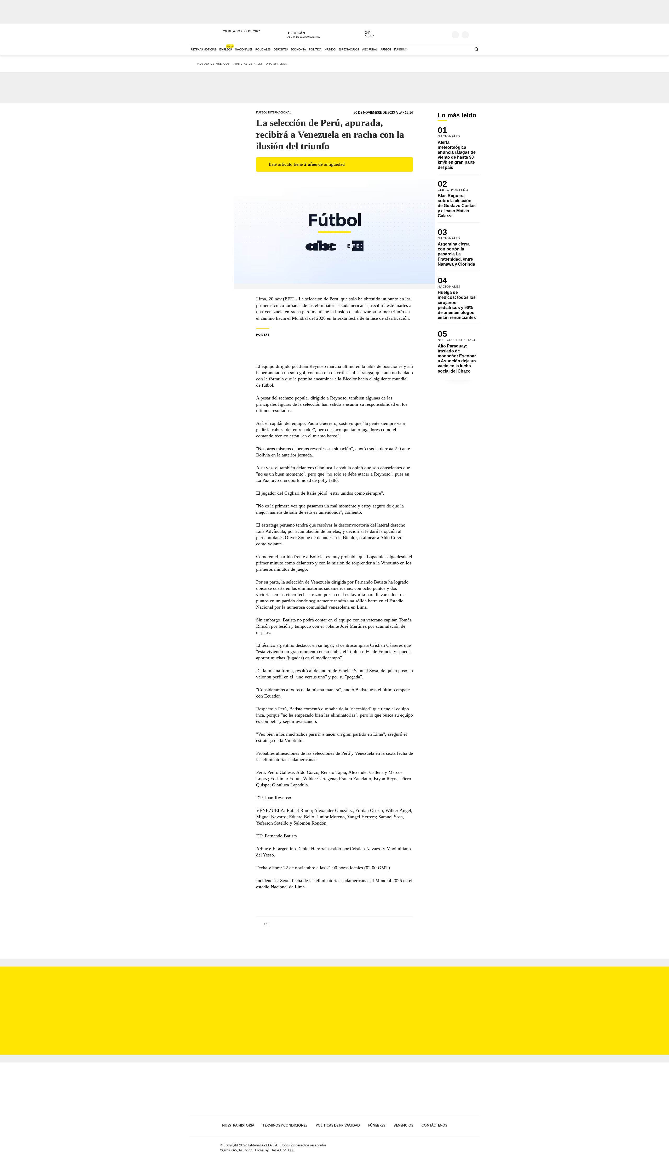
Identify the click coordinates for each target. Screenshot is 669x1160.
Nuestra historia (238, 1125)
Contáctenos (434, 1125)
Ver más (459, 150)
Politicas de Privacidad (338, 1125)
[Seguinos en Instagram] (444, 34)
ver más (367, 34)
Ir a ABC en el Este (237, 36)
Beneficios (403, 1125)
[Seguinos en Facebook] (421, 34)
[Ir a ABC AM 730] (439, 49)
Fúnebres (376, 1125)
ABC (205, 34)
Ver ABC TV (313, 34)
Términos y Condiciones (285, 1125)
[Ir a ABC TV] (425, 49)
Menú (475, 34)
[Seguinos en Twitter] (429, 34)
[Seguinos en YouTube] (437, 34)
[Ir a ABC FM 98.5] (460, 49)
